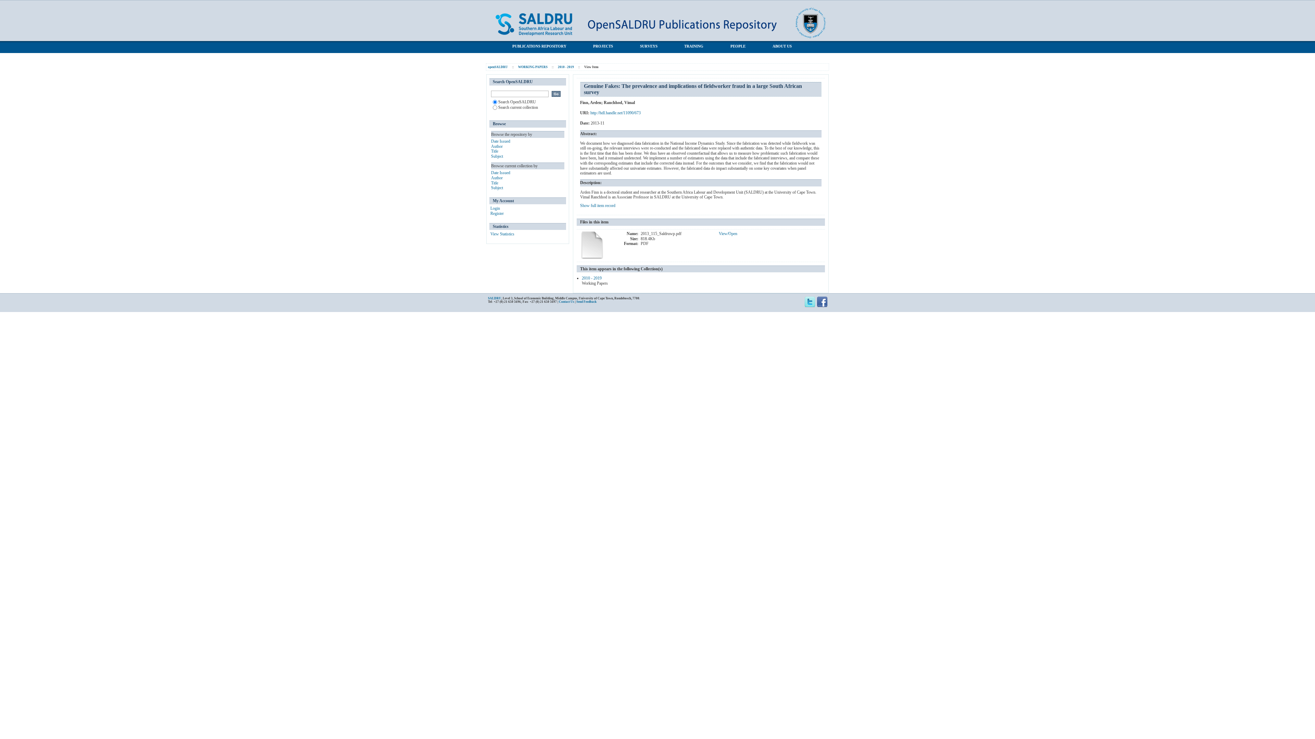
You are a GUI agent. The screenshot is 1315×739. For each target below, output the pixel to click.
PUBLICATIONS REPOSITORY (539, 46)
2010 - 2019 (566, 67)
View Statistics (502, 234)
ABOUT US (782, 46)
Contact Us (566, 301)
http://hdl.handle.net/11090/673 (615, 113)
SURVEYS (649, 46)
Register (497, 213)
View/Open (728, 233)
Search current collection (518, 107)
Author (497, 146)
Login (495, 208)
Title (494, 151)
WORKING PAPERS (533, 67)
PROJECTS (603, 46)
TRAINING (693, 46)
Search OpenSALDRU (517, 102)
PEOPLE (738, 46)
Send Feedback (586, 301)
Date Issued (500, 141)
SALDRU (494, 298)
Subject (497, 156)
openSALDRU (498, 67)
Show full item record (597, 205)
